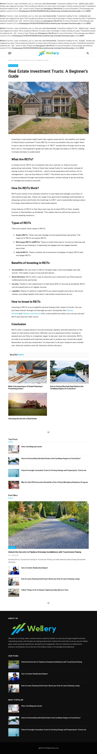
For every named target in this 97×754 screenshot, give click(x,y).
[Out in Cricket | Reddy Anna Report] (13, 570)
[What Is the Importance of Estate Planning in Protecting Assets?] (27, 372)
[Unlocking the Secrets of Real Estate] (27, 404)
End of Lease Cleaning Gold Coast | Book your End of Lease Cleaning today (50, 579)
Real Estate (13, 65)
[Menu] (9, 53)
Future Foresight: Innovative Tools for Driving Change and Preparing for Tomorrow (53, 470)
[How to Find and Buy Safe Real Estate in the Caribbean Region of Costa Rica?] (69, 372)
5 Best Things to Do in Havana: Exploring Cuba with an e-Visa (44, 590)
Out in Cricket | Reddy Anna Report (34, 568)
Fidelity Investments (31, 313)
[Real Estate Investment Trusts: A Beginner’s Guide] (48, 108)
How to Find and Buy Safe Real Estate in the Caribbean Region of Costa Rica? (66, 387)
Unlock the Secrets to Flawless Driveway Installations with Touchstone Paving (44, 552)
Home (10, 60)
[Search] (87, 53)
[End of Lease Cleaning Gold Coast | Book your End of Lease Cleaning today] (13, 581)
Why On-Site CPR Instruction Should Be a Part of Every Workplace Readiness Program (54, 482)
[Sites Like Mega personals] (13, 449)
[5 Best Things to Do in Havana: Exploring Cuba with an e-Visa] (13, 593)
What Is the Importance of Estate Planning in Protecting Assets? (25, 387)
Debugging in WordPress (52, 9)
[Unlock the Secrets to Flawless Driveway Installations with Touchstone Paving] (48, 525)
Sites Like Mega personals (31, 447)
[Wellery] (48, 53)
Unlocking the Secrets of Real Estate (22, 419)
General (12, 547)
